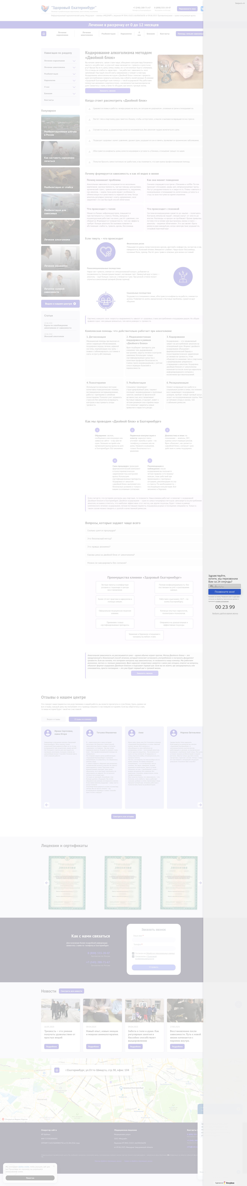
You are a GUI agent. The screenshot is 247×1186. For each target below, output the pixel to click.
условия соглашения (222, 601)
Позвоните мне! (225, 591)
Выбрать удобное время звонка (225, 613)
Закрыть (239, 3)
